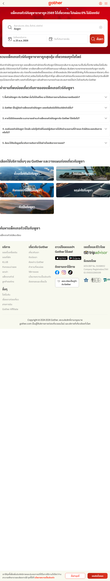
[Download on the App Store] (61, 258)
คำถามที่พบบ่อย (36, 267)
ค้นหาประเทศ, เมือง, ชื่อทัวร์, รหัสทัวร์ (28, 25)
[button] (55, 27)
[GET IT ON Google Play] (75, 258)
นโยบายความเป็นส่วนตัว (40, 277)
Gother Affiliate (10, 309)
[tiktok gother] (70, 272)
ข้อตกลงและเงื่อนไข (38, 281)
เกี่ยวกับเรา (34, 252)
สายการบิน (7, 304)
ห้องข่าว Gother (36, 262)
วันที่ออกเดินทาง (19, 37)
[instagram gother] (64, 272)
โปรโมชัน (6, 294)
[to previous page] (3, 3)
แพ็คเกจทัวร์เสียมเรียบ (10, 235)
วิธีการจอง (34, 272)
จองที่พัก (6, 257)
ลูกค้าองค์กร (8, 281)
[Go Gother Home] (55, 3)
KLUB (5, 262)
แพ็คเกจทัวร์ (8, 277)
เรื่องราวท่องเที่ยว (10, 299)
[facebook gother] (57, 272)
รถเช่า (5, 272)
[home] (55, 3)
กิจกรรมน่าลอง (9, 267)
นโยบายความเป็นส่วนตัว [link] (44, 577)
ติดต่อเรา (33, 257)
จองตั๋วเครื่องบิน (9, 252)
